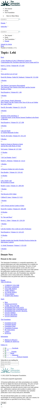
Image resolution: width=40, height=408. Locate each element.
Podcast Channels (22, 357)
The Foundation (6, 319)
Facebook (15, 348)
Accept (4, 402)
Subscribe (4, 26)
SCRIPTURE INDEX (12, 296)
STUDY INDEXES (11, 316)
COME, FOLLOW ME (12, 306)
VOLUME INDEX (11, 289)
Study (2, 299)
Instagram (15, 355)
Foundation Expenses (11, 328)
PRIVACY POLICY (11, 340)
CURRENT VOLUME (12, 285)
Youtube (14, 351)
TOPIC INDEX (10, 290)
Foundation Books (10, 324)
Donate (3, 23)
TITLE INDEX (9, 294)
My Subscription (10, 330)
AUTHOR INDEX (11, 292)
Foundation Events (10, 323)
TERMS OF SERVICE (12, 341)
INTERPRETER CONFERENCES (16, 309)
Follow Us (4, 345)
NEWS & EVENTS (11, 304)
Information (4, 336)
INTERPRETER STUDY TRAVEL (16, 311)
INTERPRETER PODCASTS (14, 307)
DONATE (8, 333)
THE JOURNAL (6, 282)
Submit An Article (6, 44)
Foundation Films (10, 326)
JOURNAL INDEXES (12, 287)
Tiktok (12, 353)
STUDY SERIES (10, 313)
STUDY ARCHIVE (11, 314)
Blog (6, 302)
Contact (7, 331)
